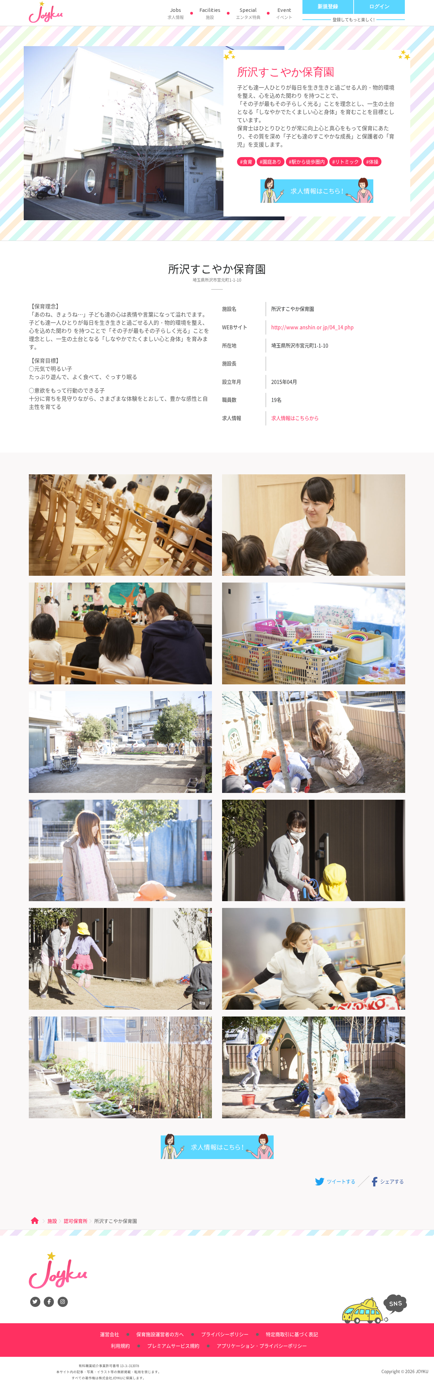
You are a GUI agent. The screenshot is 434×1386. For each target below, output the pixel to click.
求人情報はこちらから (317, 190)
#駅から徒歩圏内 (307, 161)
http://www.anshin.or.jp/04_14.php (312, 327)
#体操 (372, 161)
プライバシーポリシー (225, 1334)
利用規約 (120, 1345)
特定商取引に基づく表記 (292, 1334)
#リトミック (345, 161)
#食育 (246, 161)
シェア (391, 1181)
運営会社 (109, 1334)
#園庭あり (270, 161)
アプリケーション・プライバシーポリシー (262, 1345)
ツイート (340, 1181)
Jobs (175, 13)
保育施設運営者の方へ (160, 1334)
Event (284, 13)
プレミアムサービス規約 (173, 1345)
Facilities (209, 13)
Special (248, 13)
